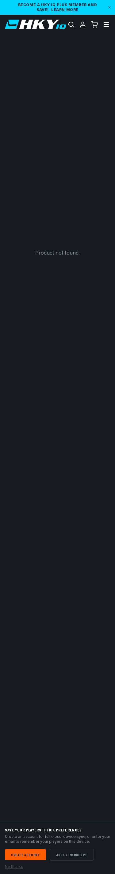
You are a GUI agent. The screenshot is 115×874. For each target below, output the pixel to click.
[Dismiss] (109, 7)
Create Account (25, 855)
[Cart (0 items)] (94, 24)
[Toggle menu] (106, 24)
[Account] (82, 24)
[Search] (71, 24)
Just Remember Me (71, 855)
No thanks (14, 866)
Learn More (65, 9)
